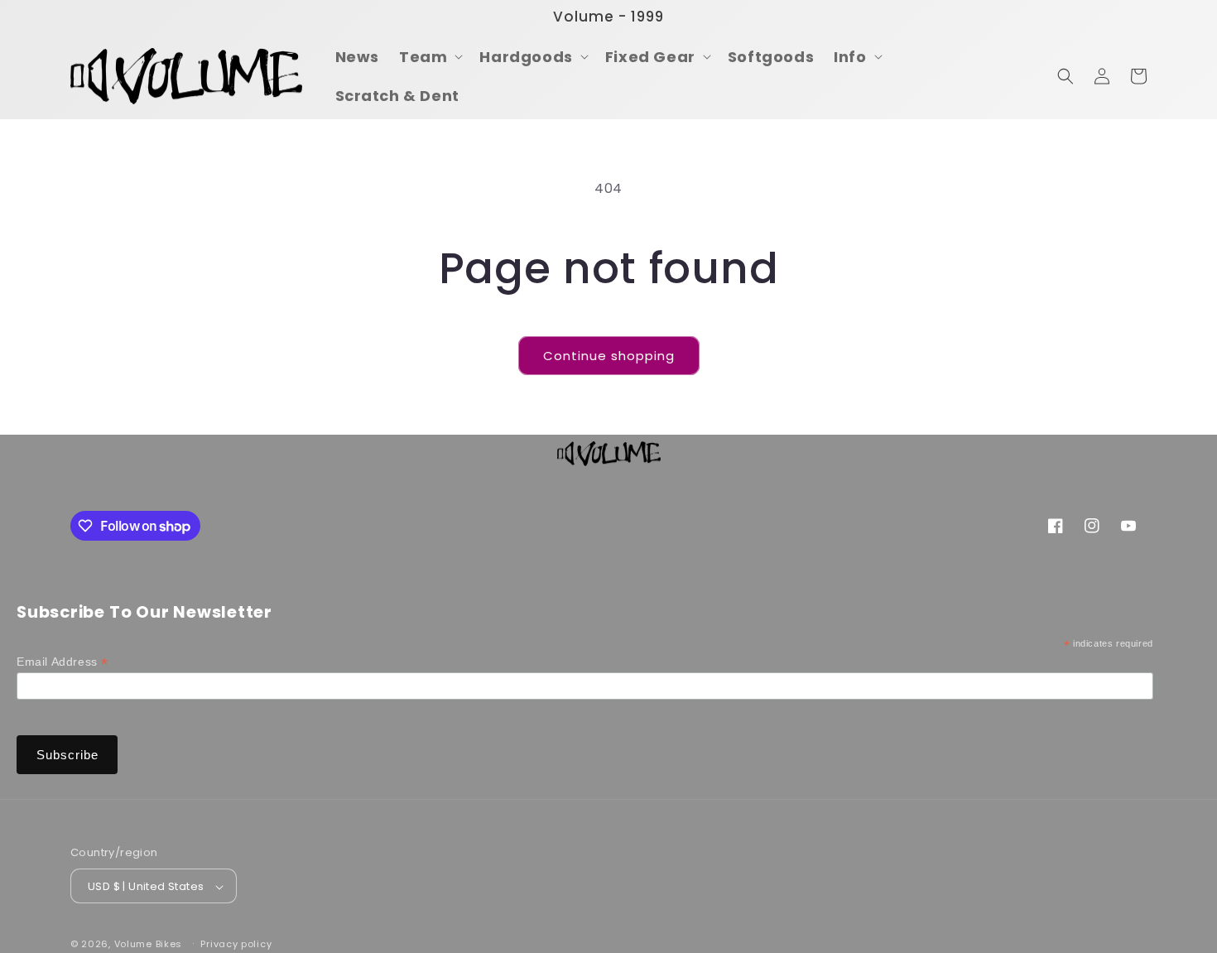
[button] (429, 56)
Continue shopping (609, 355)
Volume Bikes (148, 944)
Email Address (62, 662)
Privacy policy (236, 944)
